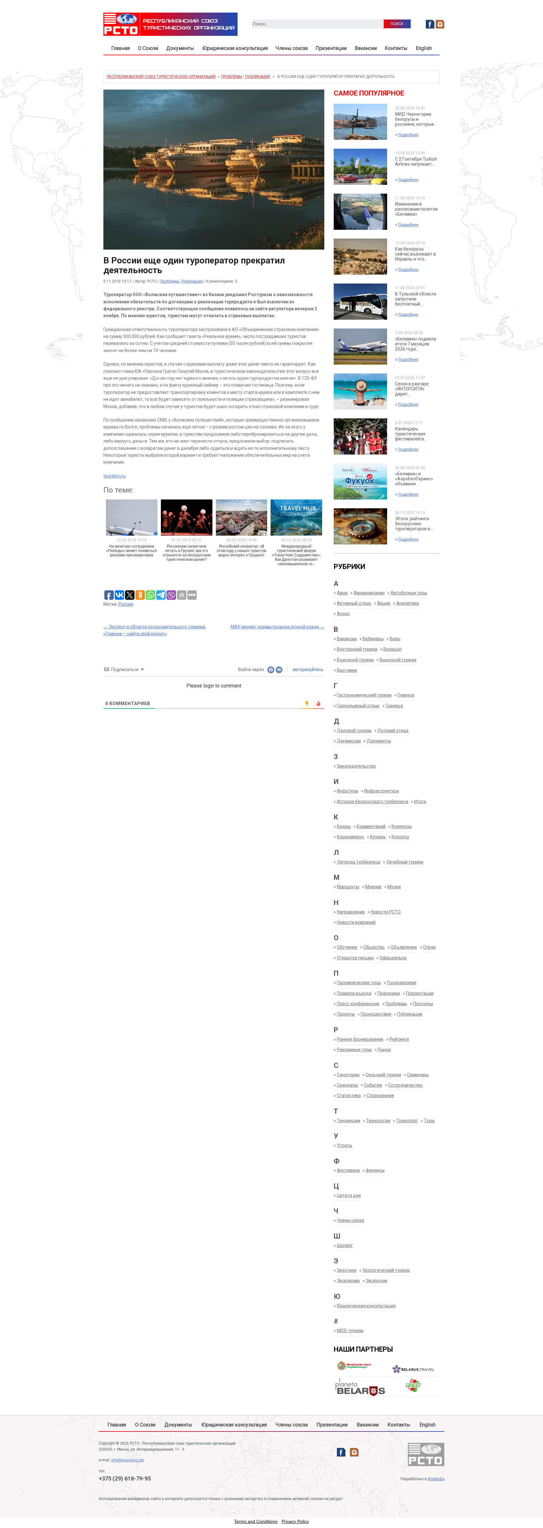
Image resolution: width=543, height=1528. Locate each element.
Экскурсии (376, 1280)
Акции (383, 603)
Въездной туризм (355, 659)
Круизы (378, 836)
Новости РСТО (386, 911)
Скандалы (347, 1085)
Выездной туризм (398, 659)
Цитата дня (349, 1195)
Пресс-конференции (358, 1003)
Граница (394, 705)
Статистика (349, 1095)
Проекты (346, 1014)
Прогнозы (423, 1003)
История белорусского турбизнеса (372, 801)
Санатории (348, 1074)
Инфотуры (347, 790)
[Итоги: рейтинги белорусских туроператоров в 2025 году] (360, 526)
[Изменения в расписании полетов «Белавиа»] (360, 211)
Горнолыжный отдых (358, 705)
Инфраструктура (381, 790)
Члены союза (292, 48)
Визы (395, 638)
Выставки (347, 670)
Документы (180, 48)
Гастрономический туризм (364, 695)
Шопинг (345, 1245)
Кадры (344, 826)
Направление (351, 911)
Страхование (380, 1095)
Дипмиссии (349, 740)
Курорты (400, 836)
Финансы (375, 1170)
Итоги (420, 801)
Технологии (378, 1120)
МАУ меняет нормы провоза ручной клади (277, 626)
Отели (429, 947)
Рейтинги (399, 1039)
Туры (429, 1120)
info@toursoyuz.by (127, 1460)
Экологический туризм (386, 1270)
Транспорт (407, 1120)
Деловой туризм (354, 730)
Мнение (373, 886)
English (424, 48)
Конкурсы (402, 826)
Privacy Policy (295, 1521)
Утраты (344, 1145)
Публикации (257, 76)
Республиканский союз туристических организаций (161, 76)
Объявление (404, 947)
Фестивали (348, 1170)
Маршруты (348, 886)
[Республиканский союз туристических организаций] (170, 23)
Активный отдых (354, 603)
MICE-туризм (350, 1330)
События (373, 1085)
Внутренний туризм (357, 649)
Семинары (418, 1074)
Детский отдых (393, 730)
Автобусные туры (409, 592)
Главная (120, 48)
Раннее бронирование (360, 1039)
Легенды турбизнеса (358, 861)
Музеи (394, 886)
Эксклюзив (348, 1280)
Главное (406, 695)
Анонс (343, 613)
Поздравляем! (401, 982)
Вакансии (366, 48)
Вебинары (373, 638)
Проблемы (231, 76)
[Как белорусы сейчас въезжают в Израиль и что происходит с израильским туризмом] (360, 256)
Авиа (342, 592)
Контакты (396, 48)
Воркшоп (392, 649)
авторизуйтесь (307, 669)
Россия (125, 604)
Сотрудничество (405, 1085)
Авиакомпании (369, 592)
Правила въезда (354, 993)
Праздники (388, 993)
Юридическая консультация (235, 48)
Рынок (384, 1049)
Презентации (331, 48)
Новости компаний (356, 922)
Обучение (347, 947)
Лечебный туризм (404, 861)
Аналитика (407, 603)
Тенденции (348, 1120)
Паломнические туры (359, 982)
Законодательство (356, 766)
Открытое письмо (355, 957)
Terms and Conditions (255, 1521)
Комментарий (371, 826)
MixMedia (436, 1479)
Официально (393, 957)
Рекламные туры (354, 1049)
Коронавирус (350, 836)
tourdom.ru (114, 475)
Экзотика (346, 1270)
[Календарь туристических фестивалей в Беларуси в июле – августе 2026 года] (360, 436)
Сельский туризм (383, 1074)
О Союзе (148, 48)
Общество (374, 947)
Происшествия (376, 1014)
